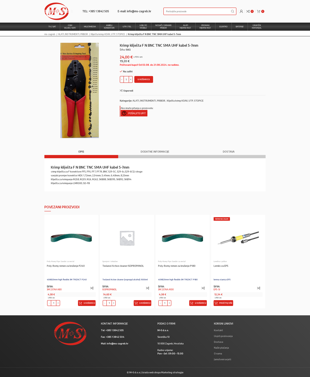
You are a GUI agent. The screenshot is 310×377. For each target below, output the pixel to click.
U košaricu (144, 79)
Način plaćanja (221, 347)
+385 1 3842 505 (115, 330)
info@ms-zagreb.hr (117, 343)
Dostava (218, 341)
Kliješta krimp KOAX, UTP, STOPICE (108, 34)
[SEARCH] (232, 11)
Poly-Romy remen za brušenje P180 (176, 265)
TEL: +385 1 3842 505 (95, 11)
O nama (218, 353)
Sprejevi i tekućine (110, 261)
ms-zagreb (50, 34)
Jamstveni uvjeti (222, 359)
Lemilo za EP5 (221, 265)
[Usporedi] (92, 288)
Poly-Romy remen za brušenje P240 (66, 265)
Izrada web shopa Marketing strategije (162, 372)
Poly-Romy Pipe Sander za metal (60, 261)
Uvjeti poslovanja (223, 336)
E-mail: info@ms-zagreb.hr (134, 11)
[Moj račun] (241, 11)
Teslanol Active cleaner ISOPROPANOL (123, 265)
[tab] (81, 150)
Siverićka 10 (163, 336)
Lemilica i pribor (220, 261)
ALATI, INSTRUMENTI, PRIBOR (73, 34)
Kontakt (218, 330)
